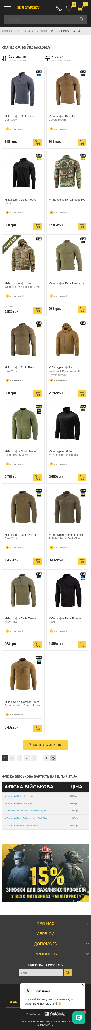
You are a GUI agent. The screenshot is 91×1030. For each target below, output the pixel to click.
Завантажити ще (46, 744)
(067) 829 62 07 (59, 8)
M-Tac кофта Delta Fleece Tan (19, 796)
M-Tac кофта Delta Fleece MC (19, 803)
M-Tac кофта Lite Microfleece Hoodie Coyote (25, 811)
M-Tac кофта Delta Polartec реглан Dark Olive (26, 818)
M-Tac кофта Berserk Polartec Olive (21, 825)
